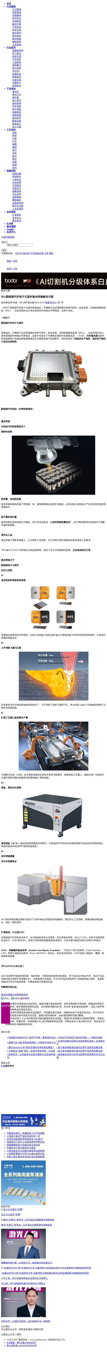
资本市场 (16, 30)
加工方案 (16, 127)
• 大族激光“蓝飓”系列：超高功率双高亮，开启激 (31, 1051)
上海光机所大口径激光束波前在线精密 (26, 1151)
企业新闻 (16, 44)
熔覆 (14, 144)
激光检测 (16, 103)
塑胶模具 (16, 77)
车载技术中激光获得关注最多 (21, 1148)
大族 (46, 253)
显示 (14, 156)
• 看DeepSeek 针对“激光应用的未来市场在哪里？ (31, 1047)
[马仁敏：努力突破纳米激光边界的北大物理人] (24, 1278)
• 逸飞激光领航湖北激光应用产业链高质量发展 (80, 1047)
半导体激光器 (36, 253)
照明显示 (16, 65)
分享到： (6, 998)
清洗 (14, 168)
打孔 (14, 141)
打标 (14, 138)
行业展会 (16, 214)
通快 (51, 253)
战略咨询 (16, 191)
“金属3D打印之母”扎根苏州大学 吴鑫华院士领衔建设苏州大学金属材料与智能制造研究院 (45, 1273)
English (10, 229)
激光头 (15, 91)
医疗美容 (16, 68)
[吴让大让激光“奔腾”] (12, 1209)
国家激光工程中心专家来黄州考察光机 (26, 1142)
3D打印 (16, 71)
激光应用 (5, 994)
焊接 (14, 135)
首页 (9, 3)
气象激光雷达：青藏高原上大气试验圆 (26, 1133)
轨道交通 (16, 56)
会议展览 (11, 212)
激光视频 (11, 226)
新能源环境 (17, 50)
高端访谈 (16, 173)
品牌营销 (16, 197)
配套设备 (16, 121)
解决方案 (16, 24)
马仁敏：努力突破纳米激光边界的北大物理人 (23, 1283)
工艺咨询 (11, 129)
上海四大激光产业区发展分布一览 (23, 1136)
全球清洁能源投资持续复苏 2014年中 (25, 1139)
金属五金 (16, 74)
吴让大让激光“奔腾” (11, 1214)
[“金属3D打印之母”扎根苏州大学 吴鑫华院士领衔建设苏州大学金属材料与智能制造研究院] (46, 1268)
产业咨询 (11, 88)
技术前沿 (16, 18)
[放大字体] (59, 302)
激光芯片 (16, 94)
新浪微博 (25, 998)
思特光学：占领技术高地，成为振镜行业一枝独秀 (25, 1321)
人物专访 (16, 179)
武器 (14, 162)
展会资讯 (16, 220)
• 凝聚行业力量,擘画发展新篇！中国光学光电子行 (31, 1042)
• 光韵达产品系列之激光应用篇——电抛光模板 (80, 1037)
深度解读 (16, 15)
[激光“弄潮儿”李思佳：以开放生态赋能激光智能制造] (27, 1220)
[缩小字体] (62, 302)
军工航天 (16, 53)
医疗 (14, 150)
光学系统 (16, 106)
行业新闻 (11, 6)
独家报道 (16, 12)
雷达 (14, 159)
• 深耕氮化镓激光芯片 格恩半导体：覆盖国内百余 (31, 1037)
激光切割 (14, 994)
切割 (14, 132)
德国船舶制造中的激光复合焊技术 (23, 1145)
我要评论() (51, 302)
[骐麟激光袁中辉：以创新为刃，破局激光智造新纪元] (23, 1258)
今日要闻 (16, 9)
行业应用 (11, 47)
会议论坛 (16, 217)
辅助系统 (16, 115)
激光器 (15, 97)
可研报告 (16, 185)
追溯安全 (16, 85)
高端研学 (16, 176)
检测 (14, 165)
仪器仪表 (16, 80)
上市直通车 (17, 209)
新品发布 (16, 36)
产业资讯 (16, 27)
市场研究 (16, 21)
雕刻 (14, 147)
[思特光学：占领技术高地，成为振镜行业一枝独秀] (23, 1316)
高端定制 (11, 171)
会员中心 (11, 232)
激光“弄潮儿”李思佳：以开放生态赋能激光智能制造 (26, 1225)
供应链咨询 (17, 203)
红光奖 (10, 223)
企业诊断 (16, 182)
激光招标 (16, 39)
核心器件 (16, 100)
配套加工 (16, 124)
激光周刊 (16, 33)
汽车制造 (16, 59)
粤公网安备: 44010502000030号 (22, 1345)
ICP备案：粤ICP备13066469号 (21, 1342)
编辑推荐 (16, 41)
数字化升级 (17, 206)
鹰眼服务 (16, 200)
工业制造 (16, 62)
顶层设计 (16, 188)
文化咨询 (16, 194)
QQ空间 (16, 998)
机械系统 (16, 112)
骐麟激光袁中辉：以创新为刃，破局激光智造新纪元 (26, 1263)
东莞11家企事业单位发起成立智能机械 (26, 1156)
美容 (14, 153)
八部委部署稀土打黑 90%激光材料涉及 (26, 1153)
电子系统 (16, 109)
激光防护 (16, 118)
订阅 (15, 261)
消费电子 (16, 83)
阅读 (9, 261)
